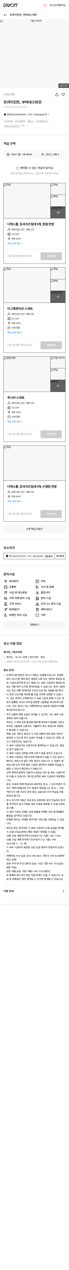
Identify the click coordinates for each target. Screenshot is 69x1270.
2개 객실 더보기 (34, 529)
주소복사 (60, 556)
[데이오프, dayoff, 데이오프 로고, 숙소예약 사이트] (11, 5)
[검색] (45, 5)
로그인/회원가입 (57, 5)
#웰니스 (31, 121)
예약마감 (51, 256)
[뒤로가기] (5, 15)
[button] (27, 200)
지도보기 (49, 556)
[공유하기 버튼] (56, 94)
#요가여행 (8, 121)
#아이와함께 (20, 121)
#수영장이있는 (42, 121)
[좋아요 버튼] (63, 94)
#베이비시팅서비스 (11, 126)
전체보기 (34, 624)
